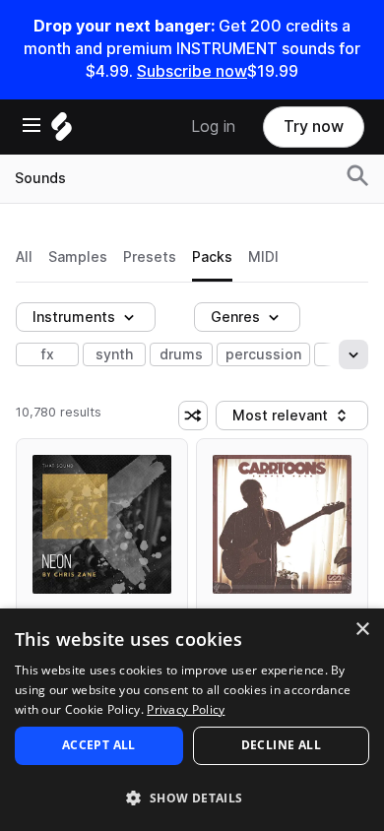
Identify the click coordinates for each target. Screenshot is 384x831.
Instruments (73, 317)
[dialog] (192, 719)
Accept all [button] (99, 744)
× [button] (361, 629)
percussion (263, 354)
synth (114, 354)
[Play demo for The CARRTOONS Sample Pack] (282, 524)
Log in (213, 126)
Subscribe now (192, 71)
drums (181, 354)
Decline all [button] (281, 744)
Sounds (40, 178)
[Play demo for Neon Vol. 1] (102, 524)
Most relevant (286, 419)
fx (47, 354)
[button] (192, 797)
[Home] (61, 131)
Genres (235, 317)
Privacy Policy (185, 709)
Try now (314, 126)
